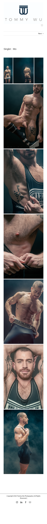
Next (40, 33)
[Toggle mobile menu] (42, 25)
